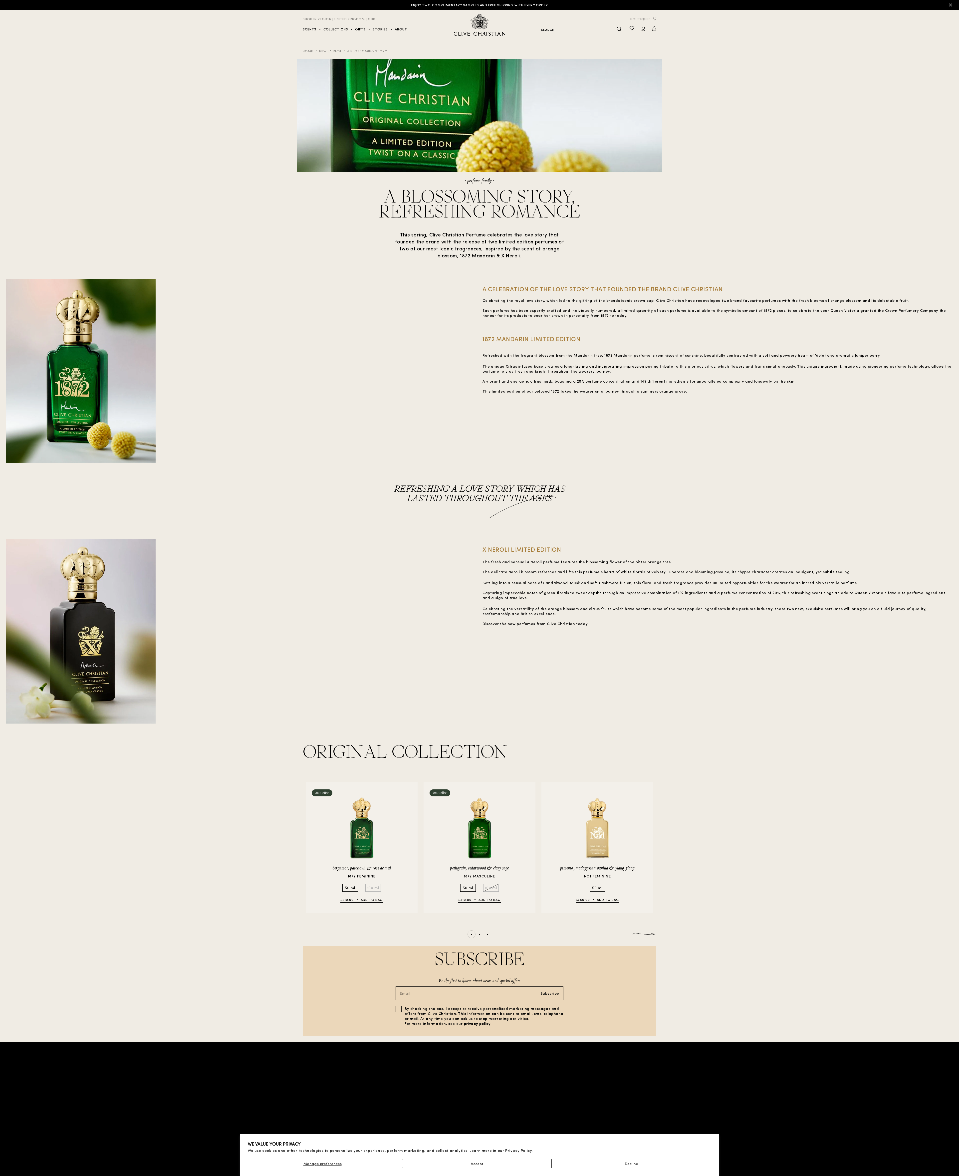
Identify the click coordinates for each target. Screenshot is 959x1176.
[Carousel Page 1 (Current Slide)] (472, 934)
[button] (654, 29)
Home (308, 51)
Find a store (356, 1105)
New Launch (330, 51)
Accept (477, 1163)
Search (547, 29)
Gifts (350, 1110)
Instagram (646, 1120)
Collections (314, 1120)
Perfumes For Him (319, 1105)
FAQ (611, 1113)
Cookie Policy (400, 1120)
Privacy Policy (400, 1115)
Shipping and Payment (406, 1125)
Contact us (603, 1109)
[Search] (619, 29)
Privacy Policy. (519, 1150)
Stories (310, 1125)
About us (605, 1104)
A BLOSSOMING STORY (367, 51)
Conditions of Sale (404, 1105)
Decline (631, 1163)
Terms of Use (399, 1110)
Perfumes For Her (319, 1110)
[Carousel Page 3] (487, 934)
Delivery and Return (405, 1130)
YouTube (648, 1110)
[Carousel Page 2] (479, 934)
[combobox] (585, 29)
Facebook (647, 1115)
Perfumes (311, 1115)
